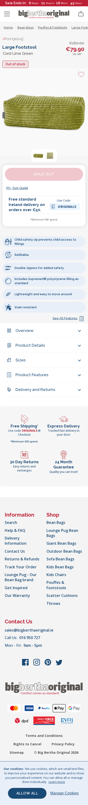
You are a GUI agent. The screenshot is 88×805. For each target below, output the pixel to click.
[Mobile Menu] (7, 14)
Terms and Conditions (44, 735)
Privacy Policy (63, 744)
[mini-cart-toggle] (81, 14)
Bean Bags (55, 522)
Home (8, 27)
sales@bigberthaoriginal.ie (29, 630)
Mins (64, 3)
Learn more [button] (57, 782)
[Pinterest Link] (48, 664)
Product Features (31, 374)
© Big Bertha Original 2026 (56, 752)
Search (11, 522)
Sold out (44, 174)
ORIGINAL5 (67, 207)
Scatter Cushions (62, 595)
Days (35, 3)
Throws (53, 603)
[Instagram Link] (37, 664)
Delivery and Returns (35, 389)
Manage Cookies (64, 793)
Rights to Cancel (27, 744)
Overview (24, 330)
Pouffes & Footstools (56, 585)
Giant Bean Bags (61, 543)
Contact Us (15, 551)
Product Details (30, 345)
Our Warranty (17, 595)
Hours (50, 3)
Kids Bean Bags (60, 567)
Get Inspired (16, 587)
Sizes (20, 360)
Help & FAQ (15, 530)
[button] (38, 155)
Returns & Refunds (22, 559)
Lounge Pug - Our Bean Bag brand (21, 577)
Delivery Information (16, 541)
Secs (78, 3)
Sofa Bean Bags (60, 559)
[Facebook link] (26, 664)
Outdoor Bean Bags (64, 551)
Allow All (27, 793)
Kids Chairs (56, 574)
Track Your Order (21, 567)
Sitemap (17, 752)
